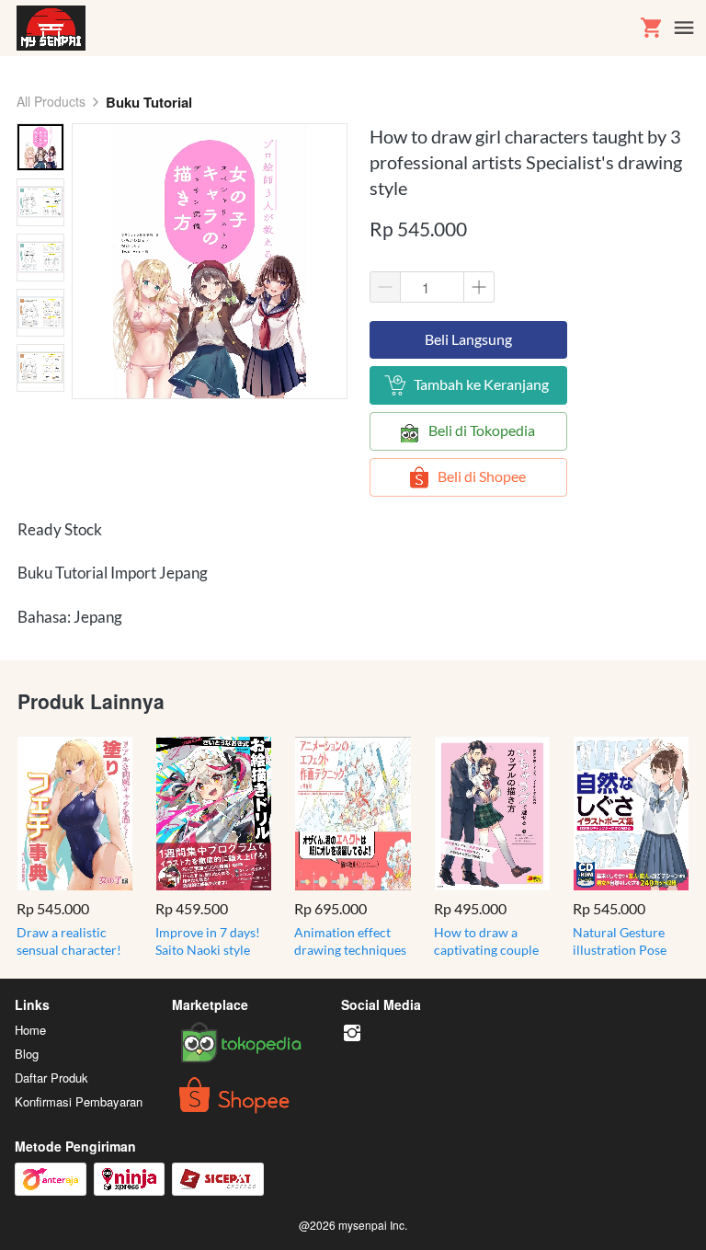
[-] (352, 1033)
